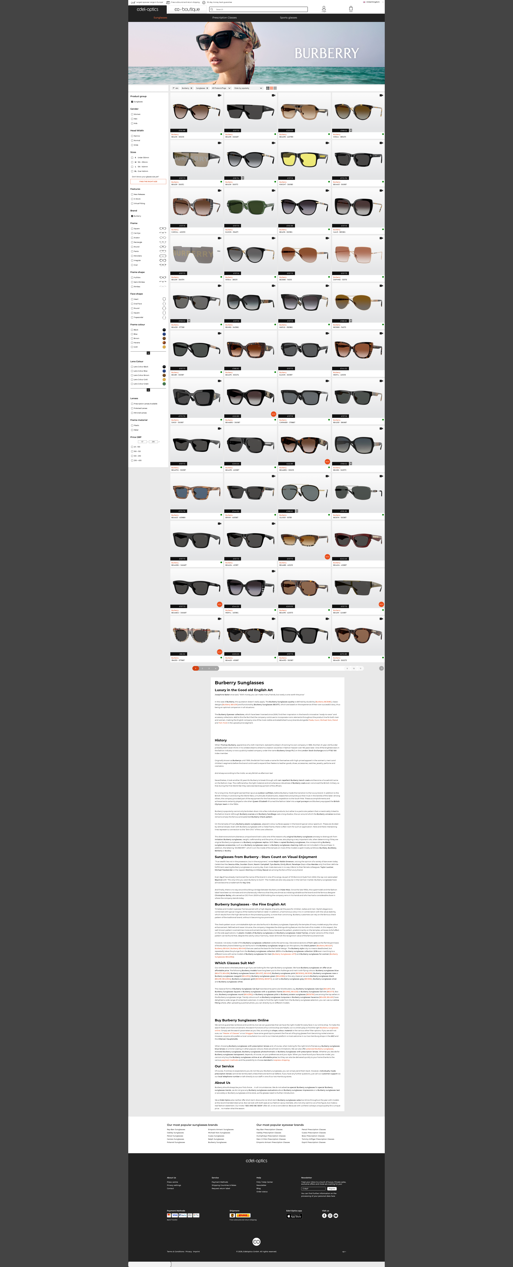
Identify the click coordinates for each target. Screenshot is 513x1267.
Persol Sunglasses (175, 1136)
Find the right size (148, 182)
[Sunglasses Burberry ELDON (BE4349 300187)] (304, 349)
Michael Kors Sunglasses (219, 1133)
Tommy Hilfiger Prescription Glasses (318, 1139)
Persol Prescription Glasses (314, 1129)
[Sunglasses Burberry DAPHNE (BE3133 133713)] (358, 253)
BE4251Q (246, 976)
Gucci (316, 720)
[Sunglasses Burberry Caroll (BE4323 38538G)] (358, 206)
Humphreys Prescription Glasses (271, 1136)
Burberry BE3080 (323, 702)
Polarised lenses (140, 408)
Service (215, 1177)
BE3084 (308, 979)
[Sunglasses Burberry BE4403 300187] (358, 158)
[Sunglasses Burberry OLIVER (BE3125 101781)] (304, 491)
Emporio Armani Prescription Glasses (273, 1142)
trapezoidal (138, 317)
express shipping (281, 1060)
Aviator (137, 238)
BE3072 (268, 979)
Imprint (196, 1251)
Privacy (189, 1251)
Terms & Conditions (175, 1251)
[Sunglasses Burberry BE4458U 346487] (196, 539)
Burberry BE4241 (222, 948)
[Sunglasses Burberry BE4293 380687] (358, 396)
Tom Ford (223, 723)
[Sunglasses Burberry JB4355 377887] (196, 634)
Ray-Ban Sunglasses (176, 1129)
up (343, 1251)
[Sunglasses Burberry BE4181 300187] (196, 349)
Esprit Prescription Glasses (314, 1142)
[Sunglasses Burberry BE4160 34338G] (250, 301)
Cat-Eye (137, 233)
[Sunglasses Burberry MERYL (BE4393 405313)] (358, 349)
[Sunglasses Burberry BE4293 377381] (196, 301)
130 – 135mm (141, 162)
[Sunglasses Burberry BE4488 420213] (304, 539)
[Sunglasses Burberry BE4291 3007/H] (196, 253)
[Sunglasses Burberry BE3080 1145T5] (358, 301)
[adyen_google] (196, 1215)
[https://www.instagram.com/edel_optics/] (330, 1216)
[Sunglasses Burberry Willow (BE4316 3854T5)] (358, 111)
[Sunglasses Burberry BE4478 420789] (304, 111)
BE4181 (218, 979)
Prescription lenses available (145, 404)
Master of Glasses (231, 1033)
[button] (147, 9)
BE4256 (226, 973)
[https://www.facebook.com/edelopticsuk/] (324, 1216)
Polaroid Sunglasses (176, 1142)
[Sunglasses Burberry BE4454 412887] (358, 539)
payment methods (229, 1060)
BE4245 (267, 973)
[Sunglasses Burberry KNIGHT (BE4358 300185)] (304, 158)
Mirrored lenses (140, 413)
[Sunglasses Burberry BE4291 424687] (358, 586)
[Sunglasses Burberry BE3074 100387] (358, 491)
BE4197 (259, 973)
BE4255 (323, 997)
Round (136, 247)
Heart (136, 299)
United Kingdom (373, 2)
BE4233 (294, 991)
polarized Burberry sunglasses (319, 1049)
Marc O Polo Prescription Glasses (271, 1139)
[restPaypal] (183, 1215)
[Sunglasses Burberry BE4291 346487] (250, 111)
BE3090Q (300, 973)
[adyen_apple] (190, 1215)
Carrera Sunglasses (175, 1139)
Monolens (138, 256)
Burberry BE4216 (230, 704)
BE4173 (218, 973)
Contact (170, 1188)
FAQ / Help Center (264, 1182)
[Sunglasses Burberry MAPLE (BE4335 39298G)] (304, 301)
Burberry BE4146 (237, 948)
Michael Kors (326, 720)
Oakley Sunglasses (175, 1133)
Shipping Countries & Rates (224, 1185)
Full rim (137, 278)
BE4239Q (248, 994)
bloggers (249, 1033)
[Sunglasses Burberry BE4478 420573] (304, 586)
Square (136, 229)
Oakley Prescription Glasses (268, 1133)
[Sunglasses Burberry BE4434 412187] (250, 539)
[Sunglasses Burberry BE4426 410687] (250, 634)
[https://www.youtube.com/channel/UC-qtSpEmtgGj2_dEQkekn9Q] (336, 1216)
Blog (258, 1188)
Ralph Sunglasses (216, 1139)
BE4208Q (280, 976)
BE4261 (330, 997)
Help (258, 1177)
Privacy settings (174, 1185)
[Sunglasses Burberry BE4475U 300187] (196, 444)
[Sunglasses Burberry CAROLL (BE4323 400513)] (196, 206)
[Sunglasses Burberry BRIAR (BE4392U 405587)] (250, 491)
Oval (135, 265)
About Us (171, 1177)
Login (324, 11)
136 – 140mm (141, 167)
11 (360, 668)
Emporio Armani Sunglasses (221, 1129)
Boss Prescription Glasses (313, 1136)
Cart (351, 11)
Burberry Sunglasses (217, 1142)
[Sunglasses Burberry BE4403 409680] (196, 491)
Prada (311, 720)
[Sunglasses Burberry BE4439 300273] (358, 634)
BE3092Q (260, 979)
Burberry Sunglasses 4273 (284, 954)
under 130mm (142, 158)
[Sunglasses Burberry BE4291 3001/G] (196, 158)
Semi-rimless (139, 282)
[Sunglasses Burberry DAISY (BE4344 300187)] (196, 396)
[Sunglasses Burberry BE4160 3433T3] (358, 444)
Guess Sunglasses (216, 1136)
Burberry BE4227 (324, 946)
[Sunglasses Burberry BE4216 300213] (196, 111)
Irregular (137, 260)
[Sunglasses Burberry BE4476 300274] (250, 349)
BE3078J (310, 994)
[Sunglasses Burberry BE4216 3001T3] (250, 158)
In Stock (137, 199)
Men (135, 119)
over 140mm (141, 171)
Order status (262, 1192)
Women (137, 114)
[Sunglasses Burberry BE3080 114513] (304, 253)
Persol (335, 720)
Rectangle (138, 242)
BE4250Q (226, 979)
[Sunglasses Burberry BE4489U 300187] (250, 396)
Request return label (221, 1188)
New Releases (139, 194)
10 (354, 668)
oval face (138, 304)
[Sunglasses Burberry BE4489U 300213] (304, 444)
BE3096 (308, 973)
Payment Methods (220, 1182)
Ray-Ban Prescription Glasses (269, 1129)
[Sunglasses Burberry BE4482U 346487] (196, 586)
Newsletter (261, 1185)
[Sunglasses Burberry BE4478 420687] (250, 444)
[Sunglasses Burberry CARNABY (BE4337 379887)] (304, 396)
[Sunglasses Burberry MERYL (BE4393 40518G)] (250, 586)
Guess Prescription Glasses (314, 1133)
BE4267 (327, 989)
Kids (135, 123)
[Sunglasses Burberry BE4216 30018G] (304, 206)
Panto (136, 251)
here (333, 1196)
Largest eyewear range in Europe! (149, 2)
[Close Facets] (148, 88)
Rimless (137, 287)
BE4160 (286, 991)
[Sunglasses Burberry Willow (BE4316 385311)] (250, 253)
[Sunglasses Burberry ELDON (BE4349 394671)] (250, 206)
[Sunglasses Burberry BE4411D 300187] (304, 634)
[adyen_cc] (169, 1215)
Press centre (172, 1182)
